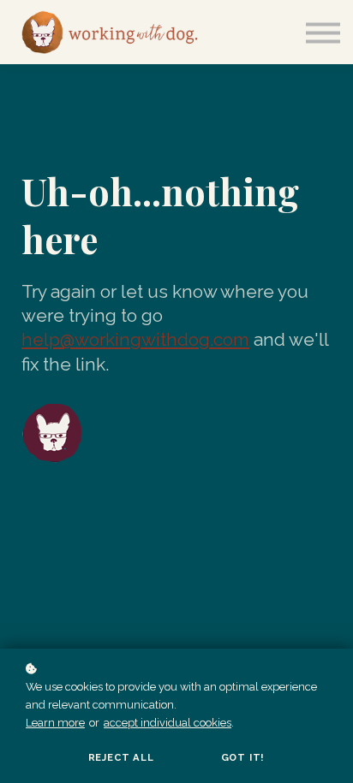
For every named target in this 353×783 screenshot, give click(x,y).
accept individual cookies (167, 722)
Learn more (55, 722)
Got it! (243, 757)
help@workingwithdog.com (135, 339)
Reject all (121, 757)
